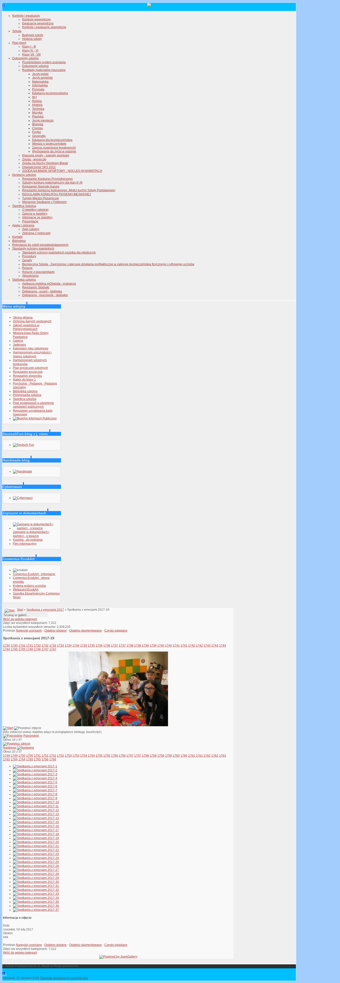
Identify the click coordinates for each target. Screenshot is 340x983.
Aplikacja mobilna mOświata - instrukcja (49, 283)
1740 (160, 645)
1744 (222, 645)
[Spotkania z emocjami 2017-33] (36, 894)
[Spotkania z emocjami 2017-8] (35, 794)
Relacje (27, 268)
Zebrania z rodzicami (36, 233)
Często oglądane (115, 630)
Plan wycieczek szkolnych (30, 368)
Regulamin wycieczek (28, 372)
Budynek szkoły (32, 35)
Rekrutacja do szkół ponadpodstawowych (40, 245)
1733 (52, 645)
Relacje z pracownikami (38, 272)
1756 (114, 755)
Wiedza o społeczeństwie (49, 143)
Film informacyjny (25, 543)
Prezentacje (30, 221)
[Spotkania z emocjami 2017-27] (36, 870)
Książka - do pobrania (28, 539)
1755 (99, 755)
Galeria (18, 340)
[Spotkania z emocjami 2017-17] (36, 830)
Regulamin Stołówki (35, 287)
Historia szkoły (32, 39)
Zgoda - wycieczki (34, 159)
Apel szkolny (30, 229)
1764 (14, 759)
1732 (37, 645)
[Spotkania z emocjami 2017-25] (36, 862)
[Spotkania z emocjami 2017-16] (36, 826)
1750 (21, 755)
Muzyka (37, 112)
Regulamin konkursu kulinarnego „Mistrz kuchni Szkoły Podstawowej (68, 190)
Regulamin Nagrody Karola (40, 186)
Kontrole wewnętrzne (36, 19)
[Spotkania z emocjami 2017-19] (118, 725)
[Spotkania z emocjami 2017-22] (36, 850)
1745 (14, 649)
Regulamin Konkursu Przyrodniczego (47, 179)
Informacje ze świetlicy (37, 217)
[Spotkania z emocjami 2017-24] (36, 858)
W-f (34, 97)
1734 (68, 645)
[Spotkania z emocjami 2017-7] (35, 790)
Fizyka (36, 132)
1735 (83, 645)
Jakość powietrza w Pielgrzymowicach (26, 327)
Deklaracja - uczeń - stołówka (42, 291)
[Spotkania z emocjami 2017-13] (36, 814)
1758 (145, 755)
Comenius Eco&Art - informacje (34, 574)
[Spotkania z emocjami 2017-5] (35, 782)
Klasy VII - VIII (31, 54)
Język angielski (42, 77)
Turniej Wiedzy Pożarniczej (40, 198)
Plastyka (38, 116)
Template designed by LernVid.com (64, 978)
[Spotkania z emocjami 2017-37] (36, 910)
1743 (207, 645)
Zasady (27, 260)
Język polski (40, 74)
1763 (222, 755)
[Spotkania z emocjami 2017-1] (35, 766)
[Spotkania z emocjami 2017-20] (36, 842)
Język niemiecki (43, 120)
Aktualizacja (30, 275)
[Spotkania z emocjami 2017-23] (36, 854)
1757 (129, 755)
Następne (9, 747)
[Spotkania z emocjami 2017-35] (36, 902)
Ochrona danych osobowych (32, 321)
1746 (29, 649)
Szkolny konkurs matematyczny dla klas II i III (52, 182)
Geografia (39, 136)
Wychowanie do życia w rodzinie (54, 151)
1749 (6, 755)
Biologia (37, 124)
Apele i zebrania (23, 225)
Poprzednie (31, 735)
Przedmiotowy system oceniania (44, 62)
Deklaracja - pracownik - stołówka (45, 295)
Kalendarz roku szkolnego (30, 348)
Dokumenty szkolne (25, 58)
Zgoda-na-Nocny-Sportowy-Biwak (45, 163)
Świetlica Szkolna (24, 206)
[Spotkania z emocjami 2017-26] (36, 866)
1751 (37, 755)
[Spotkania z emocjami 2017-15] (36, 822)
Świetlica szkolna (24, 399)
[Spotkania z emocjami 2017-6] (35, 786)
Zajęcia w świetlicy (34, 213)
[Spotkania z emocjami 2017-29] (36, 878)
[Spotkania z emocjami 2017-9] (35, 798)
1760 (176, 755)
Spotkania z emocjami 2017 (45, 609)
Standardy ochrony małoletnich (33, 248)
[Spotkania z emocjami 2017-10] (36, 802)
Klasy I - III (29, 46)
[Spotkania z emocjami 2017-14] (36, 818)
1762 (207, 755)
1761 (191, 755)
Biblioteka (19, 241)
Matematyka (40, 81)
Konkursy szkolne (24, 175)
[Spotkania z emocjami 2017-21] (36, 846)
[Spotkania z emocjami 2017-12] (36, 810)
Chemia (37, 128)
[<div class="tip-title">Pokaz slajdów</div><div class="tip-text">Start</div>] (8, 728)
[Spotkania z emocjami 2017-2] (35, 770)
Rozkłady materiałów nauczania (43, 70)
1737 (114, 645)
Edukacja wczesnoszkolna (50, 93)
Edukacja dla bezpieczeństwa (52, 140)
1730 (6, 645)
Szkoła (16, 31)
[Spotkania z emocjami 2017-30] (36, 882)
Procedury (29, 256)
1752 (52, 755)
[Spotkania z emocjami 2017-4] (35, 778)
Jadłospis (19, 344)
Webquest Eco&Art (25, 589)
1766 (45, 759)
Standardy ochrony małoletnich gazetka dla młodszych (59, 252)
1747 (45, 649)
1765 (29, 759)
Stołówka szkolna (24, 279)
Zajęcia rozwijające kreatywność (54, 147)
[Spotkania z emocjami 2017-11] (36, 806)
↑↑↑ (4, 974)
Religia (37, 101)
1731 (21, 645)
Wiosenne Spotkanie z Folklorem (44, 202)
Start (20, 609)
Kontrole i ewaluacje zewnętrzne (44, 27)
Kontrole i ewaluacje (26, 15)
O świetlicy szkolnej (35, 209)
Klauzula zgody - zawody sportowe (45, 155)
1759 (160, 755)
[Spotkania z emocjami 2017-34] (36, 898)
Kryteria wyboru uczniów (29, 586)
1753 (68, 755)
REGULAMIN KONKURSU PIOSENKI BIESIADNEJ (56, 194)
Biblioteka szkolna (25, 391)
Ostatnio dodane (55, 630)
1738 (129, 645)
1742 (191, 645)
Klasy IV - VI (30, 50)
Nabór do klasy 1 (24, 379)
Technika (38, 109)
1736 (99, 645)
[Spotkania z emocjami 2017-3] (35, 774)
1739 (145, 645)
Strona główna (23, 317)
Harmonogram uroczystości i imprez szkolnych (32, 354)
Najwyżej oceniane (29, 630)
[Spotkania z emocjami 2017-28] (36, 874)
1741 (176, 645)
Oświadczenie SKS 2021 (39, 167)
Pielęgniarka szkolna (27, 395)
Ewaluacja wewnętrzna (38, 23)
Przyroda (38, 89)
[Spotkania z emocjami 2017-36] (36, 906)
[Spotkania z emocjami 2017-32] (36, 890)
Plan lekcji (19, 43)
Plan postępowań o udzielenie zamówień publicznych (33, 405)
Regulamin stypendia (27, 376)
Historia (37, 105)
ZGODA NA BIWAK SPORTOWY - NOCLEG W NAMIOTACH (62, 171)
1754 (83, 755)
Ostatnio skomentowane (85, 630)
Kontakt (17, 237)
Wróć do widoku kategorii (20, 619)
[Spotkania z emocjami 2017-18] (36, 834)
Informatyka (40, 85)
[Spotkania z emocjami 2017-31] (36, 886)
